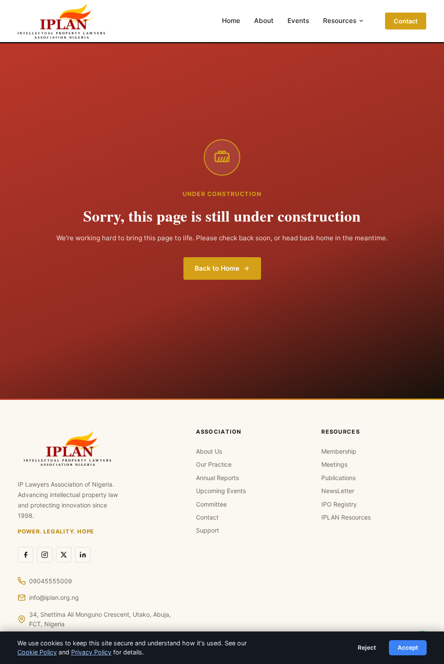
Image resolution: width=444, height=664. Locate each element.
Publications (338, 477)
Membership (338, 451)
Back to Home (217, 268)
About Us (209, 451)
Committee (211, 504)
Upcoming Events (221, 490)
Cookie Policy (37, 652)
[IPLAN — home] (61, 21)
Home (231, 20)
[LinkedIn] (83, 555)
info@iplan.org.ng (54, 597)
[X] (64, 555)
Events (298, 20)
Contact (406, 21)
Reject (367, 647)
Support (207, 530)
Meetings (334, 464)
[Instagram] (44, 555)
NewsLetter (337, 490)
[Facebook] (25, 555)
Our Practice (214, 464)
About (264, 20)
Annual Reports (217, 477)
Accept (408, 647)
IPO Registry (339, 504)
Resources (339, 20)
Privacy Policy (91, 652)
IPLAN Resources (346, 517)
